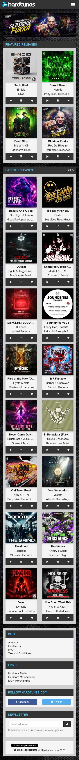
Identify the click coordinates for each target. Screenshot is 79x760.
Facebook (23, 702)
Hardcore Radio (17, 673)
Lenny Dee (50, 327)
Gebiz (63, 550)
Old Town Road (21, 490)
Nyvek (52, 606)
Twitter (57, 702)
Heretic (58, 89)
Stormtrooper (66, 327)
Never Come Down (21, 434)
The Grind (21, 546)
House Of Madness (58, 611)
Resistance (58, 546)
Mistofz (57, 495)
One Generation (58, 490)
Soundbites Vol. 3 (58, 323)
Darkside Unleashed (58, 150)
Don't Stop (21, 141)
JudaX (53, 271)
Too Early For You (57, 211)
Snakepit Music (21, 443)
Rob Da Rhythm (58, 145)
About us (13, 642)
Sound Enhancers (58, 439)
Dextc (58, 215)
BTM (63, 271)
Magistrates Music (21, 275)
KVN (16, 495)
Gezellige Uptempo (21, 215)
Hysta (16, 383)
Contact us (14, 646)
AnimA (53, 550)
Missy (17, 145)
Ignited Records (21, 331)
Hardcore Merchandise (21, 677)
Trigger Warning (28, 271)
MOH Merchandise (19, 680)
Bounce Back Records (21, 611)
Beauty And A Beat (21, 211)
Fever (21, 602)
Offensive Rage (21, 150)
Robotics (21, 550)
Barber (50, 383)
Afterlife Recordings (58, 499)
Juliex (26, 439)
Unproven (63, 383)
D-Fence (21, 327)
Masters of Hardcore (21, 387)
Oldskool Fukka (58, 141)
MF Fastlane (58, 378)
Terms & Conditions (19, 653)
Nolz (26, 383)
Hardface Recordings (58, 219)
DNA (21, 94)
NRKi (25, 495)
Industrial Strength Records (60, 331)
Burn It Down (58, 85)
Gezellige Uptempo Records (24, 219)
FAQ (10, 649)
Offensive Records (21, 555)
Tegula (11, 271)
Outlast (21, 267)
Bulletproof (13, 439)
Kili (26, 145)
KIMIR (63, 606)
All (70, 170)
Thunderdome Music (58, 443)
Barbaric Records (58, 387)
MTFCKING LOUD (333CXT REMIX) (30, 323)
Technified (21, 85)
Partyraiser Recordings (58, 94)
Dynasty (21, 606)
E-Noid (21, 89)
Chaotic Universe (58, 275)
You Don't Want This (58, 602)
